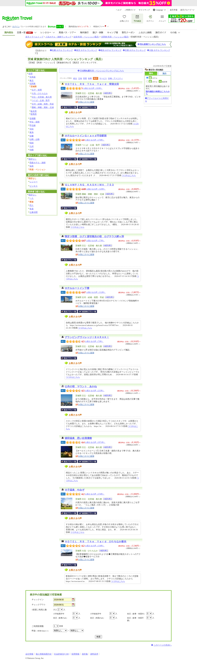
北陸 (32, 129)
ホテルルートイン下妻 (77, 288)
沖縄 (32, 150)
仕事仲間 (34, 212)
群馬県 (34, 114)
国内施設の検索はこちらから (158, 92)
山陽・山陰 (35, 139)
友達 (32, 209)
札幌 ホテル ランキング (62, 50)
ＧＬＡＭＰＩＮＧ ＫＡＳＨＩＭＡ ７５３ (89, 184)
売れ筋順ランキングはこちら (153, 44)
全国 (30, 73)
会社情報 (29, 654)
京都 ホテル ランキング (135, 50)
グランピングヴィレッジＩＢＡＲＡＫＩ (87, 337)
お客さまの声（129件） (96, 189)
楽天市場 (173, 10)
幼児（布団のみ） (97, 618)
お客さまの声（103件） (93, 88)
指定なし (32, 159)
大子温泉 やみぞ (74, 489)
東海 (32, 132)
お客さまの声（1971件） (95, 442)
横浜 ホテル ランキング (111, 50)
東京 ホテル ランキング (86, 50)
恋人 (32, 205)
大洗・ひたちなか (40, 93)
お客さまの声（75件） (94, 341)
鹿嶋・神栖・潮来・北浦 (43, 107)
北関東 (33, 83)
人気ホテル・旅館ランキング (58, 37)
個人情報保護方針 (44, 654)
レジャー (34, 182)
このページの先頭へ (163, 645)
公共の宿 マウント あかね (81, 386)
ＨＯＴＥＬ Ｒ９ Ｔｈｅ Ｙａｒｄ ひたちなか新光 (95, 541)
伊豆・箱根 (35, 122)
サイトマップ (144, 10)
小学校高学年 (58, 614)
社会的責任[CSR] (61, 654)
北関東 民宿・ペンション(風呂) (115, 37)
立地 (80, 78)
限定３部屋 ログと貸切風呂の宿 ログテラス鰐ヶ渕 (94, 236)
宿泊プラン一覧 (70, 107)
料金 (41, 631)
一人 (32, 198)
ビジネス (34, 186)
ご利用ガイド (130, 10)
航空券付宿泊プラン (87, 107)
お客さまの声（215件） (95, 391)
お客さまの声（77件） (95, 241)
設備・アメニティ (115, 78)
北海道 (33, 77)
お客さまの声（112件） (96, 292)
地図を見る (107, 93)
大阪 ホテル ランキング (159, 50)
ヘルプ (118, 10)
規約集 (85, 654)
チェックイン (38, 599)
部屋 (85, 78)
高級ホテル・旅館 (38, 162)
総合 (75, 78)
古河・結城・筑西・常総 (43, 104)
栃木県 (34, 111)
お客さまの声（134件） (95, 546)
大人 (55, 610)
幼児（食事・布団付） (136, 614)
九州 (32, 146)
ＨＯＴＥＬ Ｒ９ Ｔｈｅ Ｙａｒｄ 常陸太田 (92, 84)
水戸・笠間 (37, 90)
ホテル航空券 (159, 82)
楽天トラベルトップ (34, 37)
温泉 (32, 166)
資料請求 (94, 654)
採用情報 (75, 654)
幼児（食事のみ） (60, 618)
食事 (90, 78)
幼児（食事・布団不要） (135, 619)
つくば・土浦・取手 (41, 100)
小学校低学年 (95, 614)
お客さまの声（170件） (95, 140)
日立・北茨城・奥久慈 (42, 97)
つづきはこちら (129, 175)
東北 (32, 80)
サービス (103, 78)
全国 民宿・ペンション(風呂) (86, 37)
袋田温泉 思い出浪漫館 (78, 438)
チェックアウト (39, 604)
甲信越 (33, 125)
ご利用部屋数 (38, 626)
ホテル (154, 78)
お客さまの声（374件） (95, 494)
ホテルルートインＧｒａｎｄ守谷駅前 (86, 135)
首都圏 (33, 118)
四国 (32, 143)
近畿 (32, 136)
